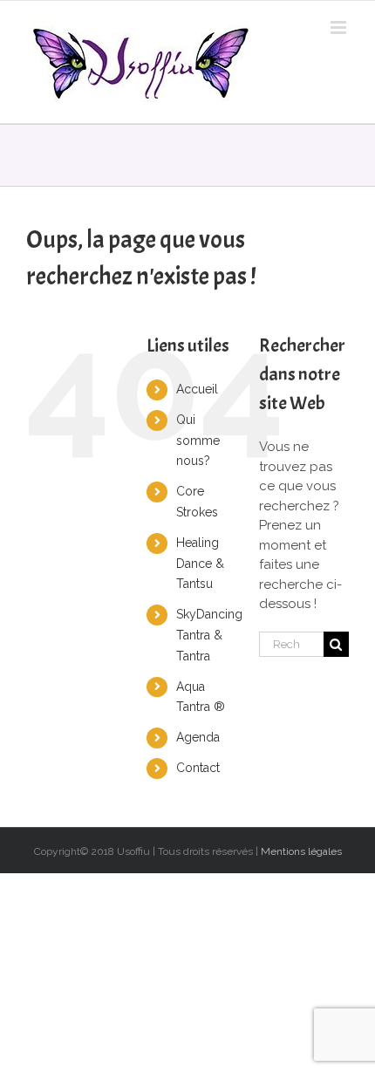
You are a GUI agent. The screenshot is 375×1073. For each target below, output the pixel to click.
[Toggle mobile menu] (340, 27)
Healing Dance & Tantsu (200, 563)
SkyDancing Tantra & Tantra (209, 635)
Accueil (197, 389)
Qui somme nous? (198, 440)
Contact (198, 768)
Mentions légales (301, 851)
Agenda (198, 737)
